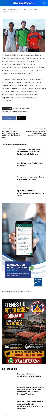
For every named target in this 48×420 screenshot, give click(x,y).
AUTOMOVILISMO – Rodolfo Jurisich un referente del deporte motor (11, 134)
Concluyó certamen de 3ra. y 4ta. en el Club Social (30, 178)
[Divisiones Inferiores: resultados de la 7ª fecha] (8, 377)
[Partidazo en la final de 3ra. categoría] (8, 166)
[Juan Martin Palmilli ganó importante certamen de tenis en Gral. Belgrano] (8, 152)
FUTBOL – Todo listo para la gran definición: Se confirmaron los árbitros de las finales (30, 405)
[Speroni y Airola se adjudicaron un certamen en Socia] (8, 194)
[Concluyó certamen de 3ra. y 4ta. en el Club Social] (8, 180)
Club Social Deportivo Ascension (15, 111)
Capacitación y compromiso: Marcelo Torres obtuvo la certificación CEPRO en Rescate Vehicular (30, 390)
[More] (29, 118)
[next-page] (7, 414)
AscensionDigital (15, 8)
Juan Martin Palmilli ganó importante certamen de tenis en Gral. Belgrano (29, 151)
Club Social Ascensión (21, 108)
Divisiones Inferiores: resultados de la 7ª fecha (29, 375)
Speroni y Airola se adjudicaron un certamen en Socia (30, 193)
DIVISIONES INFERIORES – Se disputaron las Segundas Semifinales (36, 133)
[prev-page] (3, 414)
